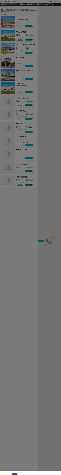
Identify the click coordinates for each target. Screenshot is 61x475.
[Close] (59, 473)
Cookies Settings (46, 472)
